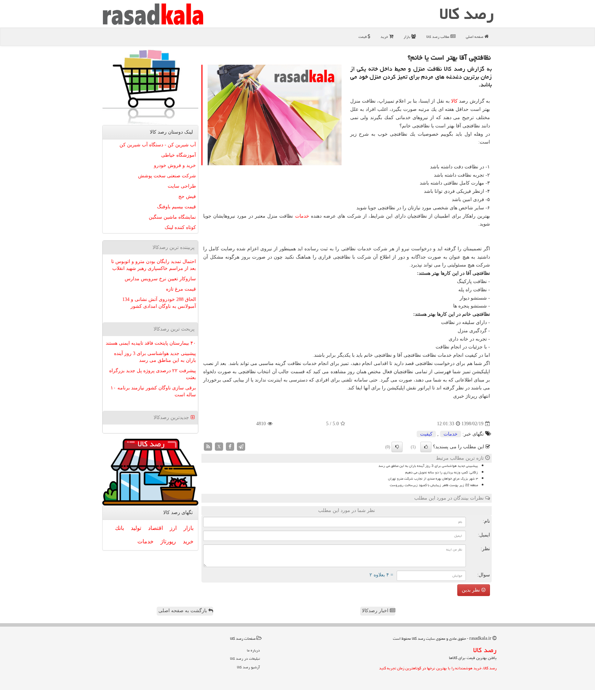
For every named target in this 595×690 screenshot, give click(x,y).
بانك (119, 528)
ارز (173, 528)
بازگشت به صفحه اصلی (183, 610)
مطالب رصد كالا (438, 36)
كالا (454, 101)
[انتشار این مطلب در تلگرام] (241, 446)
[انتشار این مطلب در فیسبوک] (230, 446)
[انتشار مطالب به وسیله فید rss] (208, 446)
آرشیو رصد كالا (248, 667)
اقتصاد (155, 528)
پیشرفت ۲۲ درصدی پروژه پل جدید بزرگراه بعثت (152, 374)
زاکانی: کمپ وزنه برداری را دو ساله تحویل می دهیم (441, 472)
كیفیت (426, 434)
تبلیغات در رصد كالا (245, 658)
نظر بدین (471, 590)
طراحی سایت (182, 186)
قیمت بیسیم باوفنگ (176, 206)
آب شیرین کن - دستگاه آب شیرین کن (157, 144)
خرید (384, 36)
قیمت (363, 36)
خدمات (302, 216)
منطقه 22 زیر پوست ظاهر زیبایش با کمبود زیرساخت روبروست (434, 485)
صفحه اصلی (475, 36)
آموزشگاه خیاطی (178, 155)
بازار (407, 36)
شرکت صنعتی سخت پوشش (167, 175)
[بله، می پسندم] (425, 447)
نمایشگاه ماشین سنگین (172, 217)
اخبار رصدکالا (376, 610)
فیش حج (187, 196)
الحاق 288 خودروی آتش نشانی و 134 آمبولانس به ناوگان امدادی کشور (159, 303)
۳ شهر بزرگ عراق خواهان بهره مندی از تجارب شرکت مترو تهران (433, 478)
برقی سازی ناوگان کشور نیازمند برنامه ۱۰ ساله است (153, 391)
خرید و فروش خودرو (175, 165)
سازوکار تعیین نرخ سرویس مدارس (160, 278)
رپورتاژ (168, 541)
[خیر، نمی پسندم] (397, 447)
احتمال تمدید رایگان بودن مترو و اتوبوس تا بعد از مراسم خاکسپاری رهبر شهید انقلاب (153, 265)
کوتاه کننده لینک (180, 227)
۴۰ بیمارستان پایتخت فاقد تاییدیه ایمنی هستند (151, 343)
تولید (136, 528)
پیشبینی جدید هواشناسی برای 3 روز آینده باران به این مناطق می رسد (428, 465)
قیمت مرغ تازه (181, 289)
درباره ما (253, 650)
